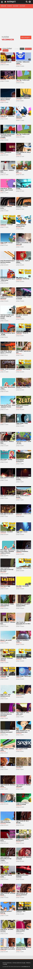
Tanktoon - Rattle (21, 658)
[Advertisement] (16, 21)
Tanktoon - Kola (20, 911)
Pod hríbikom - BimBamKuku (20, 460)
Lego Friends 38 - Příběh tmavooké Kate (7, 604)
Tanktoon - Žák (4, 676)
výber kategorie (25, 37)
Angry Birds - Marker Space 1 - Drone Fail (6, 351)
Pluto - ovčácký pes (5, 152)
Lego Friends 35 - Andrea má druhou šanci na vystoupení (7, 714)
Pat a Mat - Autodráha (22, 586)
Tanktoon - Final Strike (22, 279)
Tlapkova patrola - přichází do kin (21, 225)
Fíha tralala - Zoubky (6, 459)
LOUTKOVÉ (22, 6)
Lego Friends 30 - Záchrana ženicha (5, 821)
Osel (1, 766)
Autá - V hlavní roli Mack (7, 477)
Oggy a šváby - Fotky (22, 423)
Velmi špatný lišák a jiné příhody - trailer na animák (7, 316)
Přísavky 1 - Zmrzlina (22, 206)
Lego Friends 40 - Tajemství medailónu (22, 550)
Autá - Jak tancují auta (6, 513)
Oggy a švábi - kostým (6, 242)
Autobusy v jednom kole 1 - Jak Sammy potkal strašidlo (7, 135)
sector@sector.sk (25, 966)
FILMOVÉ (9, 6)
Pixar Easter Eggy (5, 586)
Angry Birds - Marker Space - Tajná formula (6, 189)
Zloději (18, 188)
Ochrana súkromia (7, 962)
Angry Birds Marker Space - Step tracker (7, 279)
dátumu (22, 49)
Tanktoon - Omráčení (6, 532)
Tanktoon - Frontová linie (23, 568)
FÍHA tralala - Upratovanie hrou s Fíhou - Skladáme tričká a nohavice (7, 551)
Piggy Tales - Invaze (21, 532)
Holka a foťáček (20, 694)
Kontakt (5, 964)
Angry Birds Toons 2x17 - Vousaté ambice (23, 604)
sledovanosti (28, 49)
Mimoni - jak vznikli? (6, 640)
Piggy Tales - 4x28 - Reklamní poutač (5, 695)
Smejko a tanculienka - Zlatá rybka (22, 406)
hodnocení (5, 50)
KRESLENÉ (3, 6)
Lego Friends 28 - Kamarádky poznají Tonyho (5, 858)
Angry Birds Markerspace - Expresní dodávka (7, 261)
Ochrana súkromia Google (19, 962)
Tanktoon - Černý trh (22, 333)
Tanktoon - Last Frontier (23, 369)
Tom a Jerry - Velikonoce (23, 98)
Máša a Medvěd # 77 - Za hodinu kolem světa (23, 731)
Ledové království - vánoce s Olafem (5, 98)
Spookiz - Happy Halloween (20, 116)
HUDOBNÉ (15, 6)
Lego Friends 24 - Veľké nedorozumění (22, 930)
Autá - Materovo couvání (7, 495)
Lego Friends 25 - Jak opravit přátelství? (22, 894)
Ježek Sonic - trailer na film (23, 513)
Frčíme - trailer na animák (7, 369)
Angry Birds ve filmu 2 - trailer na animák (22, 803)
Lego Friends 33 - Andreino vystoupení (6, 731)
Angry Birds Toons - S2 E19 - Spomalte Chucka (7, 406)
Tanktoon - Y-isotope (6, 224)
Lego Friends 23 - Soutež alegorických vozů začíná (7, 948)
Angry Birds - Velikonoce (7, 116)
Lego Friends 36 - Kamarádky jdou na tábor (23, 622)
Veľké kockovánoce (5, 62)
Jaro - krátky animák (22, 748)
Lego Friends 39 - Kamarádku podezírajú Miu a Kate (6, 569)
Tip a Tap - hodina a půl (22, 80)
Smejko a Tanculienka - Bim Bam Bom (22, 839)
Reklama (28, 962)
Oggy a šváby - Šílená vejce (23, 676)
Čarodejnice (19, 766)
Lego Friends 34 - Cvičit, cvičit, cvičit (22, 713)
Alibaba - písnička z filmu (23, 387)
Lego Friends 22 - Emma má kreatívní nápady (23, 948)
